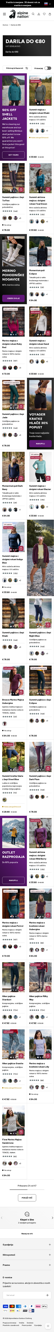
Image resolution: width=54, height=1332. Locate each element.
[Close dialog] (51, 630)
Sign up (27, 684)
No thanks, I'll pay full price (27, 696)
